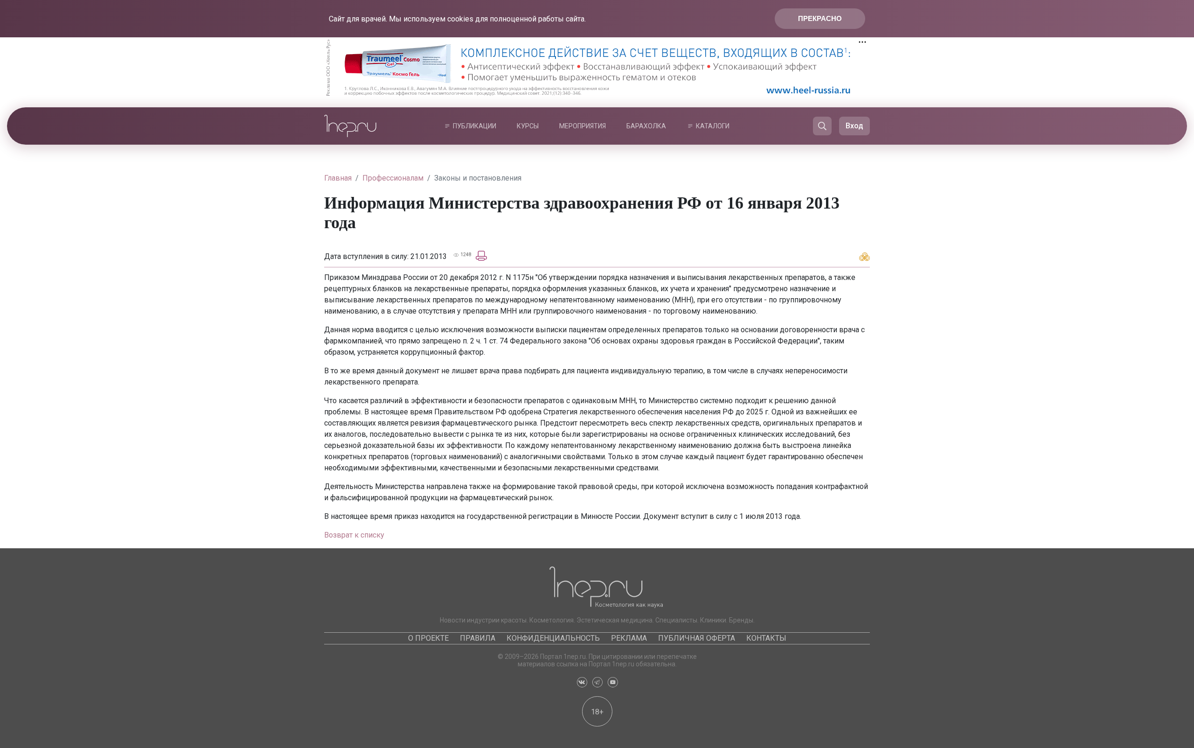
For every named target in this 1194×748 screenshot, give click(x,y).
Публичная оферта (696, 638)
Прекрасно (820, 18)
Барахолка (646, 126)
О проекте (428, 638)
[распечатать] (481, 255)
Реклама (629, 638)
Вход (854, 125)
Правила (477, 638)
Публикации (474, 126)
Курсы (528, 126)
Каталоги (712, 126)
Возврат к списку (354, 535)
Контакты (766, 638)
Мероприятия (582, 126)
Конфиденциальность (553, 638)
